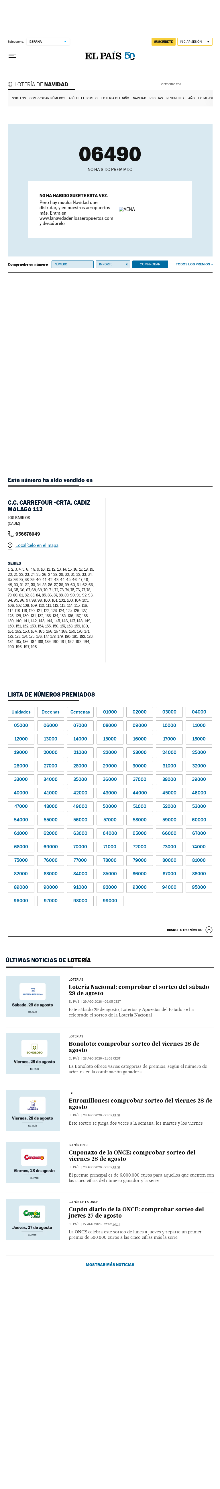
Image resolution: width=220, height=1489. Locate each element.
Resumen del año (180, 98)
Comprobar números (47, 98)
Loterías (76, 979)
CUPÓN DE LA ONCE (83, 1202)
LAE (71, 1093)
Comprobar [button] (150, 264)
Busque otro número (185, 930)
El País (74, 1002)
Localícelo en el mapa (36, 545)
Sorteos (19, 98)
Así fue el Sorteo (83, 98)
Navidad (139, 98)
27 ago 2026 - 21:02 (101, 1224)
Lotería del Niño (115, 98)
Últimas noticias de (48, 960)
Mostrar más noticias (110, 1264)
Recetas (156, 98)
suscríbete (163, 42)
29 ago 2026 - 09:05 (102, 1002)
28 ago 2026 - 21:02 (101, 1058)
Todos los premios (193, 264)
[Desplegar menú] (12, 56)
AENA (198, 84)
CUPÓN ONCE (79, 1145)
